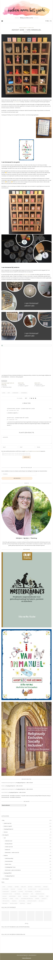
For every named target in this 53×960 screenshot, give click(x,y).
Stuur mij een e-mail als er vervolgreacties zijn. (17, 453)
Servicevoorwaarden (35, 451)
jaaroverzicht (26, 893)
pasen (47, 896)
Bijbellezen (23, 886)
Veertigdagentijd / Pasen (28, 867)
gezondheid (13, 891)
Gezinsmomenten (28, 861)
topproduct (44, 898)
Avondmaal (10, 886)
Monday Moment (28, 843)
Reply (50, 408)
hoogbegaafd (38, 891)
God (27, 837)
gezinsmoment (15, 392)
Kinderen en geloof (22, 27)
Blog (26, 820)
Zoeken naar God (27, 823)
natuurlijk (25, 896)
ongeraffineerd (33, 896)
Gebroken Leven (28, 840)
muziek (19, 896)
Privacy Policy (27, 451)
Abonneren (17, 478)
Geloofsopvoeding (28, 858)
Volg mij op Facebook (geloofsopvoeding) (15, 927)
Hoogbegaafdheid (27, 873)
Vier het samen (27, 274)
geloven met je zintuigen (44, 889)
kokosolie (4, 896)
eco (25, 889)
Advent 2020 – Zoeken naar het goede (18, 417)
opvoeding (41, 896)
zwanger (29, 903)
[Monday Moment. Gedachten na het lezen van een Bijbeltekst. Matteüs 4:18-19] (30, 916)
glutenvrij (20, 891)
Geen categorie (26, 879)
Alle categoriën (26, 835)
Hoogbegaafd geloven (27, 829)
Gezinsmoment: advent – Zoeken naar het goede (21, 408)
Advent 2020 (21, 383)
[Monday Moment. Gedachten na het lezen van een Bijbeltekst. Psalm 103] (39, 916)
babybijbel (17, 886)
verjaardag (14, 900)
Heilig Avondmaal (29, 891)
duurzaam (20, 889)
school (16, 898)
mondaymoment (12, 896)
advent (3, 392)
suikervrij (37, 898)
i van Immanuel (16, 101)
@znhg (26, 923)
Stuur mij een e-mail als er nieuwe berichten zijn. (17, 454)
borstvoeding (38, 886)
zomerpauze (22, 903)
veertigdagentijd (6, 900)
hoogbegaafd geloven (7, 893)
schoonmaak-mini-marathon (27, 898)
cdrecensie (45, 886)
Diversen (27, 832)
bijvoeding (30, 886)
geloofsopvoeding (32, 889)
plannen (11, 898)
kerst (9, 392)
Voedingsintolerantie (31, 900)
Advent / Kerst (31, 27)
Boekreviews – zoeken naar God (28, 852)
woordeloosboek (13, 903)
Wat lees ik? (28, 849)
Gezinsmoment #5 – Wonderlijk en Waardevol (11, 797)
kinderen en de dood (40, 893)
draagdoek (13, 889)
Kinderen (27, 855)
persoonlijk (4, 898)
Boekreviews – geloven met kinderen (28, 870)
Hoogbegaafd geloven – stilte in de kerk (24, 782)
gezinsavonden (5, 891)
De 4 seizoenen (5, 889)
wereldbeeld (5, 903)
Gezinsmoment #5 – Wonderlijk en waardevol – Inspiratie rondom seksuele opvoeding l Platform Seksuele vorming (25, 795)
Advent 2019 (37, 383)
